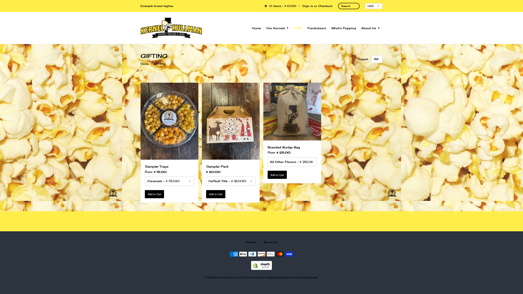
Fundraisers (316, 28)
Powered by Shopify (304, 277)
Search (251, 242)
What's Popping (343, 28)
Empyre (286, 277)
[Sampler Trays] (169, 120)
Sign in (307, 6)
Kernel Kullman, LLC (229, 277)
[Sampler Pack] (231, 120)
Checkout (325, 6)
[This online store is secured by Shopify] (261, 265)
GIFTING (159, 63)
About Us (368, 28)
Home (256, 28)
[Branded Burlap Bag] (292, 111)
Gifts (298, 28)
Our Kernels (275, 28)
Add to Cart (154, 194)
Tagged (363, 59)
